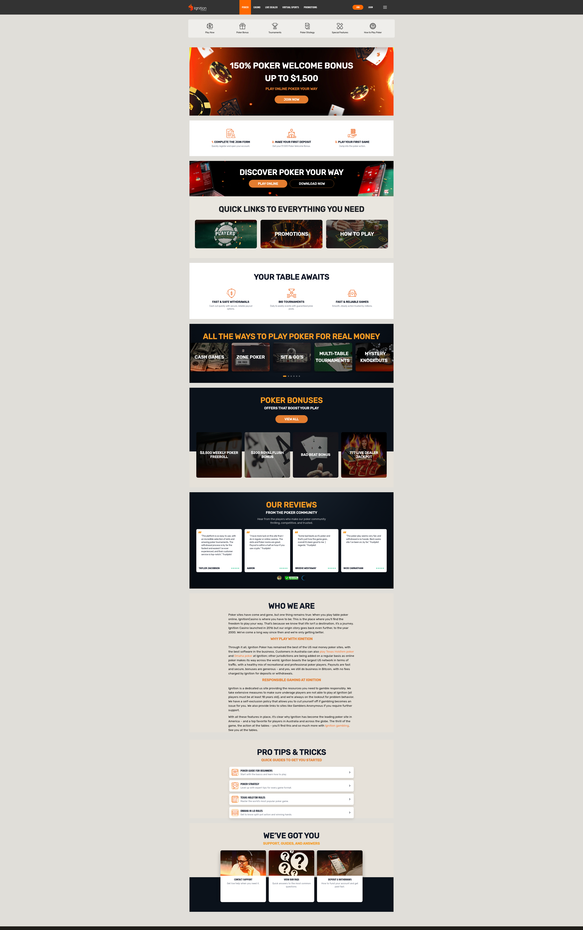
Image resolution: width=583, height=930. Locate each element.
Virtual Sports (290, 7)
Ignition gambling (337, 725)
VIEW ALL (292, 419)
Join (358, 7)
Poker (245, 7)
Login (370, 7)
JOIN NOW (291, 99)
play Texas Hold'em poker (337, 651)
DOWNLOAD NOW (312, 184)
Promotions (310, 7)
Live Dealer (271, 7)
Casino (256, 7)
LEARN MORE (338, 897)
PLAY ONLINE (268, 184)
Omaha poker (243, 656)
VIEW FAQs (290, 897)
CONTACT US (242, 897)
